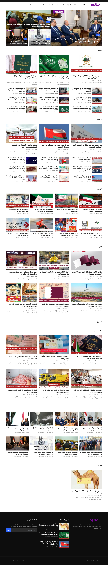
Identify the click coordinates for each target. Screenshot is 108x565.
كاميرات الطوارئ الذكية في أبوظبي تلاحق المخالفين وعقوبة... (55, 391)
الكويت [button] (62, 4)
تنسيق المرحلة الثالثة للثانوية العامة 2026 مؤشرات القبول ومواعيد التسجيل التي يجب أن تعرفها (28, 25)
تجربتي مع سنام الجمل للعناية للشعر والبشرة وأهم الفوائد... (87, 492)
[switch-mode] (7, 0)
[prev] (53, 27)
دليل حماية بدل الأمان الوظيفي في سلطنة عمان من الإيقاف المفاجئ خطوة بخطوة (48, 177)
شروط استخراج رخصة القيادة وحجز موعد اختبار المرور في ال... (19, 210)
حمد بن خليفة (99, 276)
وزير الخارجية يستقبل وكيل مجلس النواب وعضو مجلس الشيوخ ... (68, 429)
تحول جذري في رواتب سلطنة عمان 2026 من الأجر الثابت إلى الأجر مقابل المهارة (49, 159)
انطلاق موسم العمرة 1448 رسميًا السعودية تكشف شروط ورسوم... (87, 77)
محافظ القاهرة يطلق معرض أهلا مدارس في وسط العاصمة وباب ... (91, 453)
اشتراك (8, 530)
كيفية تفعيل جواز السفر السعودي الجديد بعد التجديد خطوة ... (23, 77)
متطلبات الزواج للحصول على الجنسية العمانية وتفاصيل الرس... (24, 146)
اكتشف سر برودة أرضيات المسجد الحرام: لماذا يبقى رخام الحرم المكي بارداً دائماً (81, 99)
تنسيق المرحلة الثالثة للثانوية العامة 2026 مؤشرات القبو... (68, 453)
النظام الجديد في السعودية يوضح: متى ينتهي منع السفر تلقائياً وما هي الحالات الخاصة (81, 108)
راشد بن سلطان (99, 213)
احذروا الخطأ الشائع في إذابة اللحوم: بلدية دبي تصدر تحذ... (22, 391)
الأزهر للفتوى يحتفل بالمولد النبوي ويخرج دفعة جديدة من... (40, 42)
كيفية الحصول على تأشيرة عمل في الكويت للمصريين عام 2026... (43, 210)
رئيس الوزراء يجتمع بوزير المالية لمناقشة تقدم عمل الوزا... (17, 429)
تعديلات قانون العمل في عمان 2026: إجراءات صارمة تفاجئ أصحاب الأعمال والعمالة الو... (82, 168)
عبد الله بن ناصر (99, 432)
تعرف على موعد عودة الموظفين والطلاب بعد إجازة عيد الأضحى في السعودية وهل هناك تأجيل (48, 90)
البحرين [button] (51, 4)
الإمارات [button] (69, 4)
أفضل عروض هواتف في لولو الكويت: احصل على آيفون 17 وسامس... (67, 234)
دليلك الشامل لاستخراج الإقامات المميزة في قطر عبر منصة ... (54, 273)
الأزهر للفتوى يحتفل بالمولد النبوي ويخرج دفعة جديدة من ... (43, 453)
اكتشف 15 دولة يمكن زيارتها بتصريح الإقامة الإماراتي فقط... (54, 357)
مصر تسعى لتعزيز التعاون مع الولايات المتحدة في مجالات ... (18, 42)
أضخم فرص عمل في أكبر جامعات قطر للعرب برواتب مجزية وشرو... (87, 305)
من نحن (8, 561)
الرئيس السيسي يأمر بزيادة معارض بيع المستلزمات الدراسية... (91, 429)
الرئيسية (83, 4)
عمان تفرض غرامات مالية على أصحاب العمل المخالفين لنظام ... (87, 146)
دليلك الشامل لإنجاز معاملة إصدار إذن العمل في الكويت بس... (91, 234)
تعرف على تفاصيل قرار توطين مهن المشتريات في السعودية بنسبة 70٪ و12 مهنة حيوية (15, 108)
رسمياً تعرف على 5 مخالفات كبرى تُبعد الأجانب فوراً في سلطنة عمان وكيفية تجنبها (82, 177)
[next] (99, 27)
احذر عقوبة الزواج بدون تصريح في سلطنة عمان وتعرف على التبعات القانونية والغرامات (15, 177)
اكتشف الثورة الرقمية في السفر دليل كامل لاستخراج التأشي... (92, 210)
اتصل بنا (13, 561)
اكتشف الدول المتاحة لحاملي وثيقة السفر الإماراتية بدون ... (22, 357)
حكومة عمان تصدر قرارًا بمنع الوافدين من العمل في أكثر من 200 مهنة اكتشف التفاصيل (48, 543)
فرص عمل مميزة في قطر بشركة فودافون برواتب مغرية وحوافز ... (23, 273)
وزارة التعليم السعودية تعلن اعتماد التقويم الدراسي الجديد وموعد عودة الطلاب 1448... (16, 90)
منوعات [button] (29, 4)
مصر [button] (36, 4)
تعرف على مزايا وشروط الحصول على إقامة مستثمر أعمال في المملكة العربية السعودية (81, 90)
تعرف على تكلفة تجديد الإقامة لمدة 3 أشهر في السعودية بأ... (54, 77)
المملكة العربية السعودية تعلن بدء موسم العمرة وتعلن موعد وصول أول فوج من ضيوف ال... (48, 99)
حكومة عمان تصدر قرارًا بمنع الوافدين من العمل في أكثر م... (55, 146)
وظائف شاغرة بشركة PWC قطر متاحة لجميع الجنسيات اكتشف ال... (87, 273)
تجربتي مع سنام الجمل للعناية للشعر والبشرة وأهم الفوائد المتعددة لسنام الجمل (48, 525)
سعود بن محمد (98, 80)
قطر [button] (57, 4)
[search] (7, 4)
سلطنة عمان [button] (43, 4)
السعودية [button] (76, 4)
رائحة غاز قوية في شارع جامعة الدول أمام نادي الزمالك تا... (43, 429)
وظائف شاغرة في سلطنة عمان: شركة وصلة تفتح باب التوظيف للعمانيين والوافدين (16, 159)
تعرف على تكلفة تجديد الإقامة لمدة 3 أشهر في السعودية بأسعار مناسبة (48, 533)
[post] (76, 28)
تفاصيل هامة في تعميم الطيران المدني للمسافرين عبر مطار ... (18, 234)
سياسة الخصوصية (21, 561)
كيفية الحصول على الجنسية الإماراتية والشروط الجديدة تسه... (89, 357)
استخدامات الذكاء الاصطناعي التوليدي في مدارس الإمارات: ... (88, 391)
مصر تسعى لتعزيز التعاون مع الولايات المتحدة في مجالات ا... (18, 453)
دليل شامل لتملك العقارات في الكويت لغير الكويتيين (67, 210)
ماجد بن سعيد (99, 149)
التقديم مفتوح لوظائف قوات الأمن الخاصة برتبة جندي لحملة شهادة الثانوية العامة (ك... (48, 108)
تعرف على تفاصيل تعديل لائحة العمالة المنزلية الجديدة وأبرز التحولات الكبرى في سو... (16, 99)
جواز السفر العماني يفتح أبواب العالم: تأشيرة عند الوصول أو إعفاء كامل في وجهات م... (16, 168)
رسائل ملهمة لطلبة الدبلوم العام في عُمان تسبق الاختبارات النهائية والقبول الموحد (48, 167)
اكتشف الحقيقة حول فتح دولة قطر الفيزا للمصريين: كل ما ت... (55, 305)
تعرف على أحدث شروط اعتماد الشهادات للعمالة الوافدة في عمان (81, 158)
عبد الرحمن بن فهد (98, 360)
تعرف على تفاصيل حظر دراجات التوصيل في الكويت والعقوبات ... (42, 234)
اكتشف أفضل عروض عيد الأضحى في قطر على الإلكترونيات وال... (23, 305)
